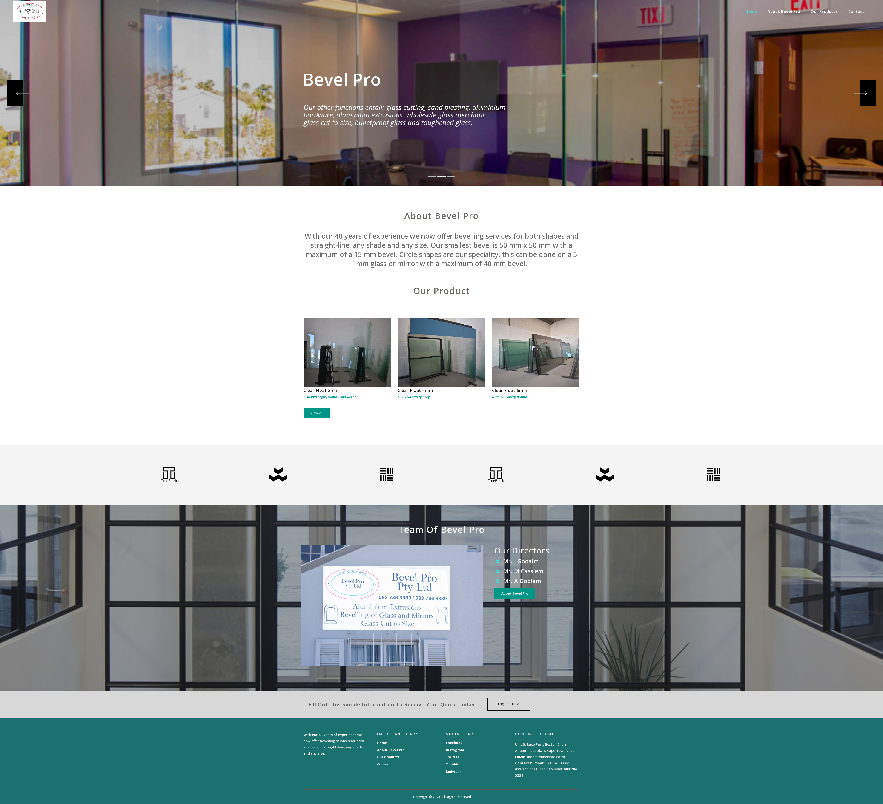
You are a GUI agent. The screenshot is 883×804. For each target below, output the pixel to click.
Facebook (454, 742)
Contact (384, 764)
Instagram (455, 750)
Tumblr (452, 764)
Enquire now (509, 704)
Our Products (388, 757)
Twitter (452, 757)
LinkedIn (453, 771)
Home (382, 742)
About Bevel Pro (391, 750)
